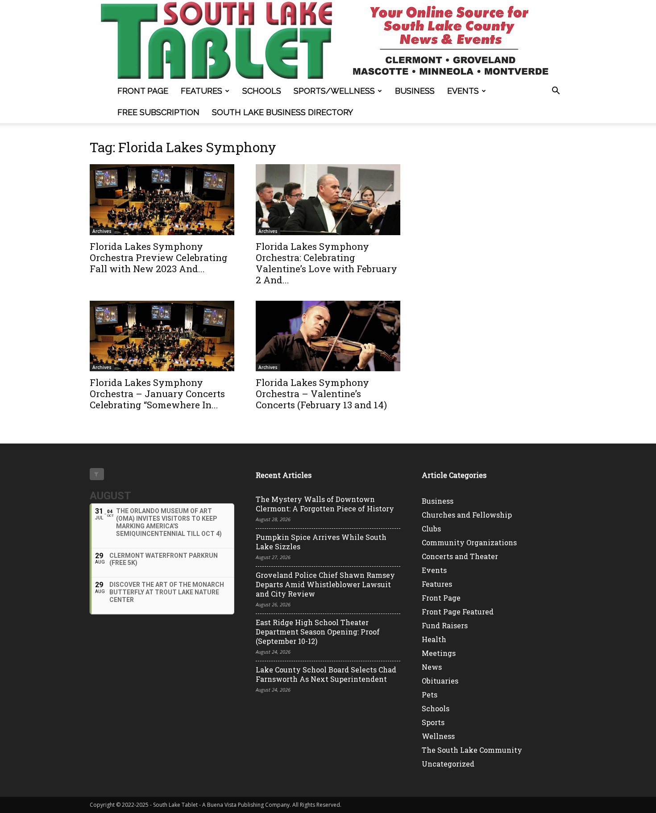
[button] (555, 91)
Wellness (438, 736)
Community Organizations (469, 542)
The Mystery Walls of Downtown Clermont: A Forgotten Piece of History (325, 503)
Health (434, 639)
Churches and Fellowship (467, 514)
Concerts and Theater (460, 556)
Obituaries (440, 680)
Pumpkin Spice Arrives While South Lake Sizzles (321, 541)
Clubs (431, 528)
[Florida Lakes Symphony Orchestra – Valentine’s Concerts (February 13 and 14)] (328, 336)
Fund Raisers (445, 625)
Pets (429, 694)
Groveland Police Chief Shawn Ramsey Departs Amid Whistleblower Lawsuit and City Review (325, 584)
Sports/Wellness (334, 90)
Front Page (142, 90)
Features (201, 90)
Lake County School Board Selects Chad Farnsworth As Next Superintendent (326, 674)
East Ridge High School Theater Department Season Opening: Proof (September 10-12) (318, 632)
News (432, 667)
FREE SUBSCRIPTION (158, 112)
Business (415, 90)
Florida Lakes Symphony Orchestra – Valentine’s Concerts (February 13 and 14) (321, 393)
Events (463, 90)
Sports (433, 722)
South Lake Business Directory (282, 112)
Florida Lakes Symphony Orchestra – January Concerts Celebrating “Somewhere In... (157, 393)
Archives (102, 231)
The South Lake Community (472, 750)
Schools (261, 90)
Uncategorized (448, 763)
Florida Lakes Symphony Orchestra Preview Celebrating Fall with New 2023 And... (159, 257)
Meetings (439, 653)
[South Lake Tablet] (328, 40)
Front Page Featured (458, 611)
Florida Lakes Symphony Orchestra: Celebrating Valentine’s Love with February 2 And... (326, 263)
